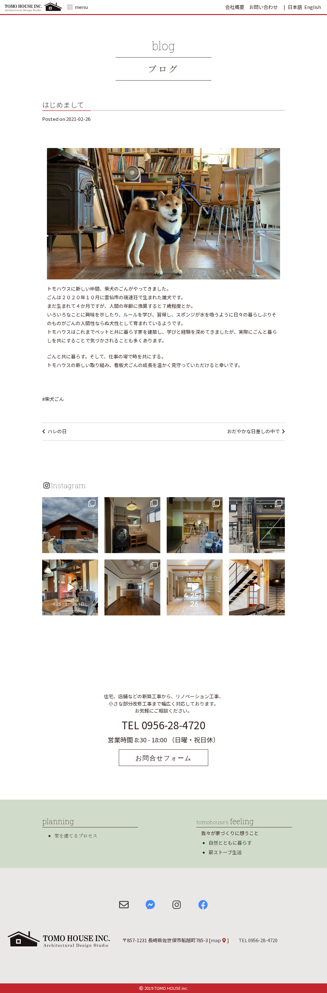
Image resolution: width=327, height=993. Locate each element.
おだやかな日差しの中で (253, 431)
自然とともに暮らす (230, 842)
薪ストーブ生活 (225, 852)
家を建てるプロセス (75, 835)
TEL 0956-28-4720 (163, 724)
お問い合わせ (263, 7)
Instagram (68, 485)
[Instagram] (92, 547)
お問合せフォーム (163, 758)
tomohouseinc (69, 502)
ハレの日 (57, 431)
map (216, 940)
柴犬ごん (54, 398)
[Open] (70, 525)
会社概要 (234, 7)
